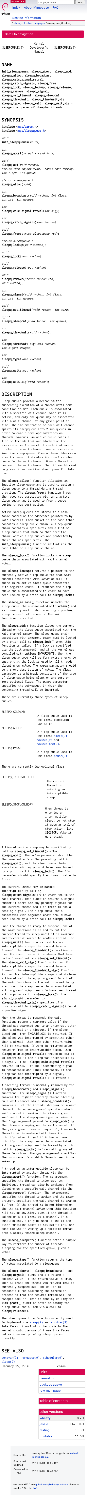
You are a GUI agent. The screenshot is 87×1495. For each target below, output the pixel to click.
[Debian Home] (5, 8)
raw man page (50, 1390)
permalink (47, 1378)
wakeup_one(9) (48, 743)
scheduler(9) (53, 1357)
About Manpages (36, 7)
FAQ (55, 7)
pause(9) (60, 756)
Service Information (26, 18)
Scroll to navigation (19, 34)
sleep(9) (60, 735)
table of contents (54, 1401)
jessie (44, 1424)
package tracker (51, 1384)
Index (16, 7)
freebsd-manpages (34, 23)
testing (45, 1430)
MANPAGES (18, 1)
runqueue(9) (30, 1357)
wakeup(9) (44, 739)
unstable (46, 1436)
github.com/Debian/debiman (51, 1484)
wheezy (18, 23)
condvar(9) (59, 1322)
